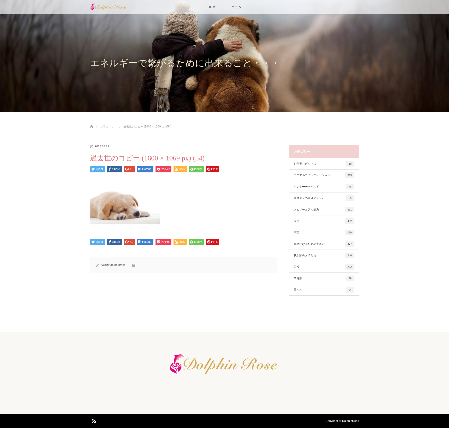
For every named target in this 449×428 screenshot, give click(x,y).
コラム (236, 7)
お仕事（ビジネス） (322, 163)
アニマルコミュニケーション (323, 175)
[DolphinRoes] (224, 375)
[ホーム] (91, 121)
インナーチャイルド (322, 186)
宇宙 (323, 232)
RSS (93, 420)
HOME (212, 7)
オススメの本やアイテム (322, 198)
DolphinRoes (350, 421)
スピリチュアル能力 (323, 209)
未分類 (322, 278)
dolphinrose (118, 265)
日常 (323, 266)
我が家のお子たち (323, 255)
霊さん (322, 289)
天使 (323, 221)
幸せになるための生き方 (323, 244)
